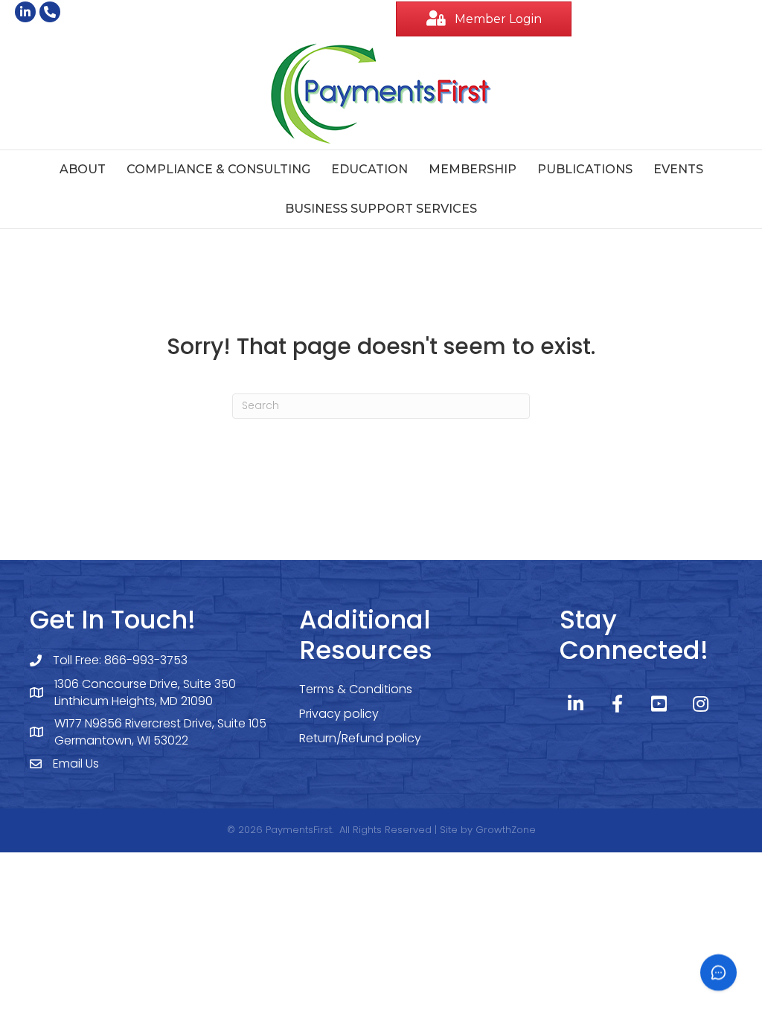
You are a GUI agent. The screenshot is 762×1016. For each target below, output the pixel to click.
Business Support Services (381, 209)
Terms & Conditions (355, 689)
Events (678, 169)
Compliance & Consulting (218, 169)
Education (369, 169)
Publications (585, 169)
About (83, 169)
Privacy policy (339, 713)
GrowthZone (506, 830)
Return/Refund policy (360, 738)
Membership (472, 169)
